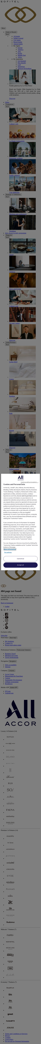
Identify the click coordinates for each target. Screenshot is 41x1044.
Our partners (8, 552)
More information (10, 549)
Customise (20, 558)
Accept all (20, 565)
